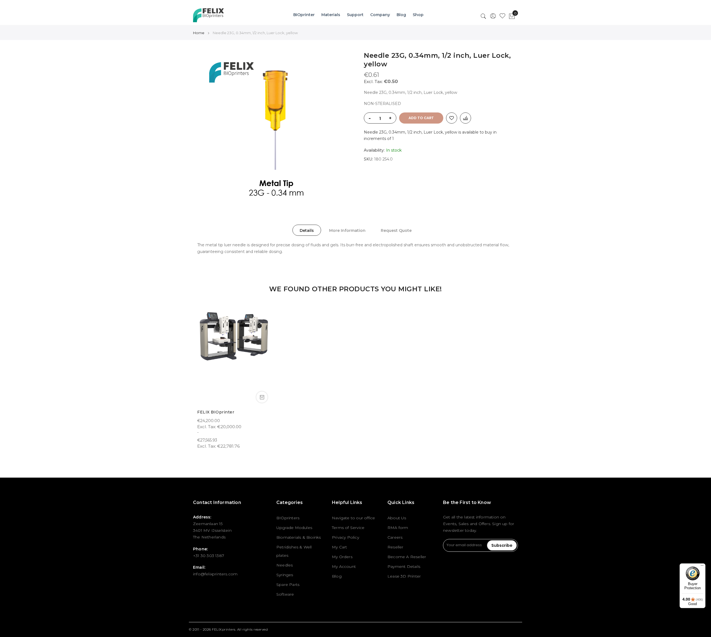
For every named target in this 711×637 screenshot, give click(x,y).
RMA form (397, 527)
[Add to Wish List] (451, 118)
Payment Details (403, 566)
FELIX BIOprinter (215, 412)
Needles (284, 565)
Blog (337, 576)
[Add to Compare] (465, 118)
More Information (347, 230)
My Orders (342, 556)
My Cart (339, 547)
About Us (396, 517)
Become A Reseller (406, 556)
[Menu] (702, 566)
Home (198, 33)
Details (307, 230)
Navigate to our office (353, 517)
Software (285, 594)
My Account (344, 566)
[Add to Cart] (261, 397)
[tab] (306, 230)
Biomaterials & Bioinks (298, 537)
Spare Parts (287, 584)
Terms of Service (348, 527)
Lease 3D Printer (404, 576)
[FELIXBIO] (208, 15)
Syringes (284, 574)
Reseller (395, 547)
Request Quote (396, 230)
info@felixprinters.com (215, 573)
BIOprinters (287, 517)
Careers (394, 537)
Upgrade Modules (294, 527)
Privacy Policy (345, 537)
